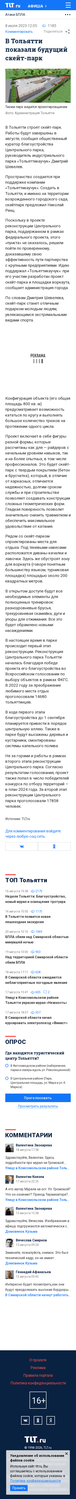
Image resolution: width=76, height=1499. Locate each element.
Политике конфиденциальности (35, 1481)
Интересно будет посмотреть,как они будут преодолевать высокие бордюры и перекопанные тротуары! (37, 1287)
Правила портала (38, 1375)
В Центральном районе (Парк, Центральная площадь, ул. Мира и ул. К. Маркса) (38, 1083)
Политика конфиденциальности (38, 1383)
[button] (21, 846)
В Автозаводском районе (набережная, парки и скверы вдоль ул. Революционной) (40, 1068)
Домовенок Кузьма (21, 1231)
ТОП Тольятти (26, 880)
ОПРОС (15, 1041)
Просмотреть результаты (38, 1106)
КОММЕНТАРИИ (28, 1135)
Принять (19, 1488)
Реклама (38, 1367)
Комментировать (19, 32)
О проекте (38, 1360)
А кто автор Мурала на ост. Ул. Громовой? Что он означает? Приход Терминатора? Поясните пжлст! (38, 1192)
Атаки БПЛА (15, 14)
